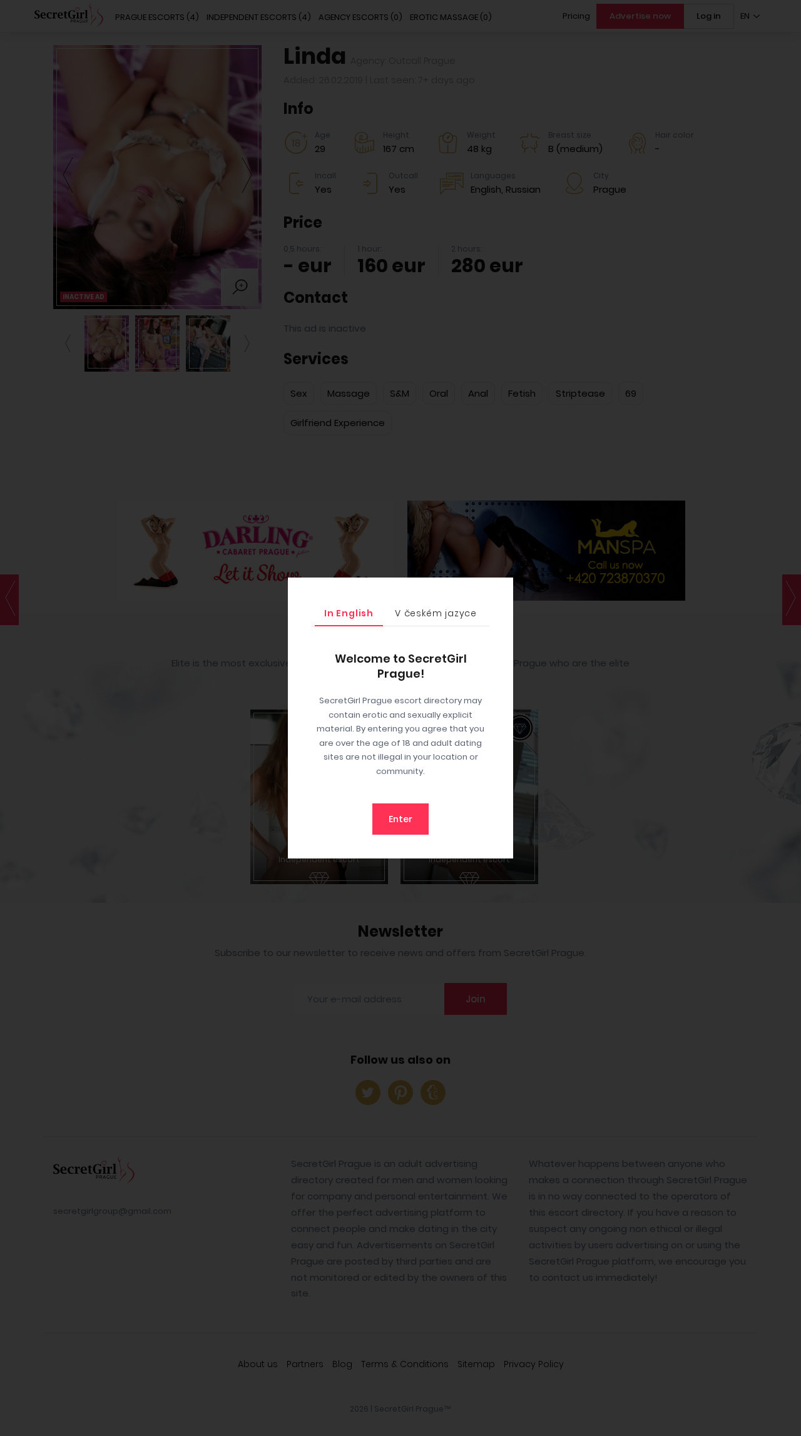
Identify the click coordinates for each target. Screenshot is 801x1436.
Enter (400, 819)
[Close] (500, 590)
